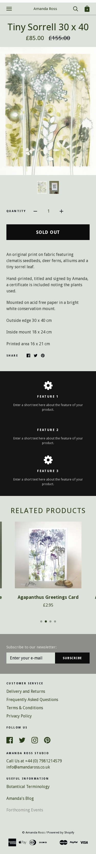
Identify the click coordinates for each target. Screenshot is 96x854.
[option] (48, 111)
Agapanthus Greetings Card (48, 597)
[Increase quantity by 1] (61, 211)
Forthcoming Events (24, 810)
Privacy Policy (19, 716)
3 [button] (50, 621)
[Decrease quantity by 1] (35, 211)
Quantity (16, 211)
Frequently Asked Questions (32, 699)
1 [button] (41, 621)
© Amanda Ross (33, 832)
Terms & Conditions (24, 707)
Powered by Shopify (60, 832)
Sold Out (48, 232)
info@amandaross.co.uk (28, 767)
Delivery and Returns (25, 691)
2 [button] (46, 621)
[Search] (75, 8)
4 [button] (55, 621)
